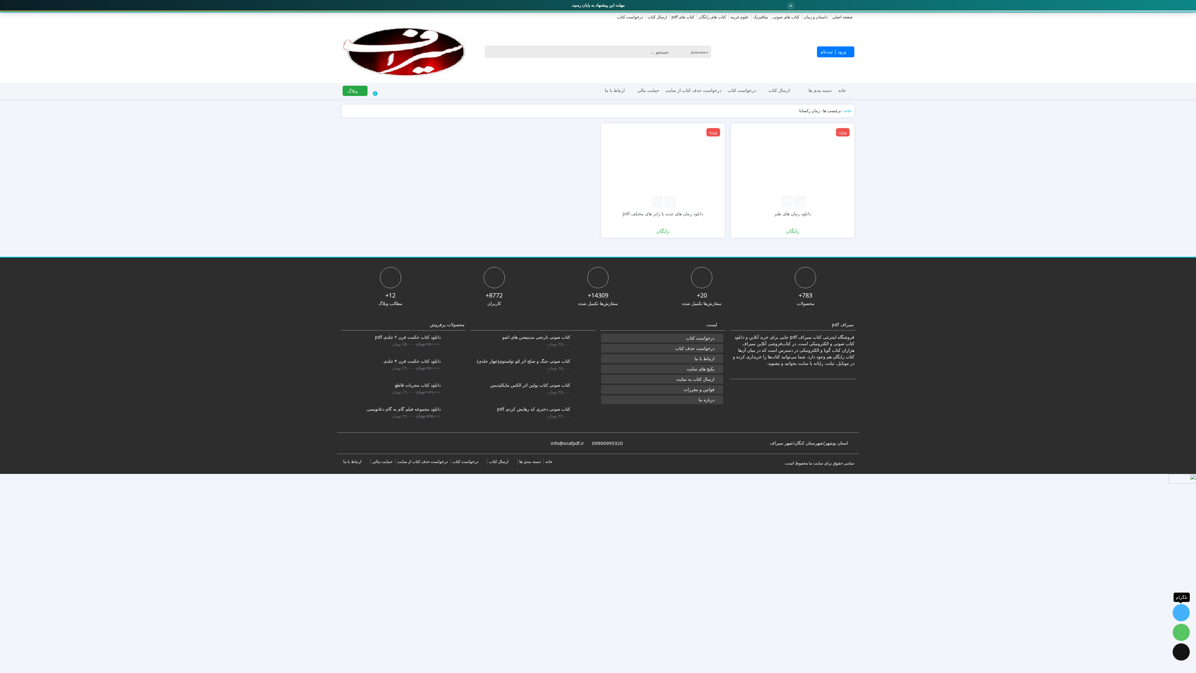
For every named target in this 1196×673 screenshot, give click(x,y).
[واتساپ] (1181, 632)
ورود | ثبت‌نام (834, 52)
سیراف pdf (801, 337)
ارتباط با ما (615, 90)
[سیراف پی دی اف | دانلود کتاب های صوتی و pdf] (403, 52)
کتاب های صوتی (785, 17)
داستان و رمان (816, 17)
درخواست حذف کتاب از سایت (693, 90)
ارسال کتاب (657, 17)
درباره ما (706, 400)
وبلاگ (353, 91)
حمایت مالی (648, 90)
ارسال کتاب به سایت (695, 379)
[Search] (491, 51)
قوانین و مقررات (699, 389)
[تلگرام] (1181, 612)
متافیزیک (760, 17)
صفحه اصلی (842, 17)
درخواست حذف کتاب (694, 348)
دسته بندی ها (820, 90)
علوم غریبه (739, 17)
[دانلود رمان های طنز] (793, 159)
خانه (842, 90)
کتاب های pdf (683, 17)
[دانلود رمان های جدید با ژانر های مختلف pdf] (663, 159)
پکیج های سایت (700, 369)
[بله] (1181, 652)
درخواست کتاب (630, 17)
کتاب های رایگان (712, 17)
